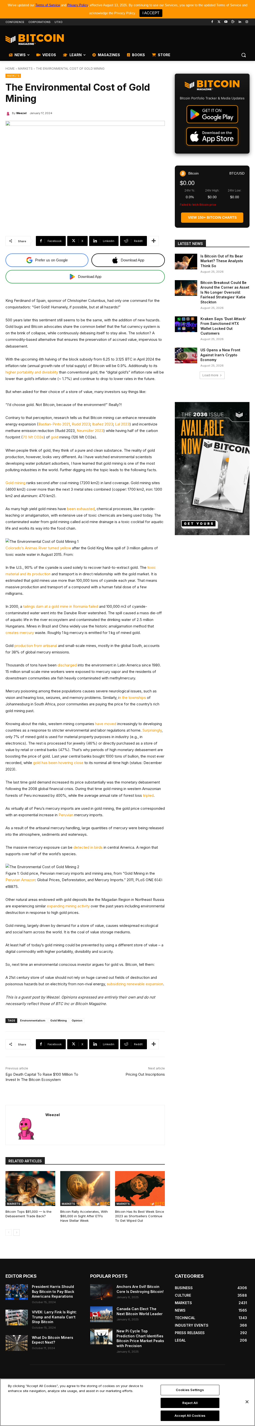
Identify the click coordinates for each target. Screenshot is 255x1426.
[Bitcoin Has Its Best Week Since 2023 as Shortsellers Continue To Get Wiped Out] (140, 1188)
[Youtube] (226, 22)
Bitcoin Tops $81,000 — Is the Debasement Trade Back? (28, 1214)
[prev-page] (8, 1232)
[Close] (247, 1401)
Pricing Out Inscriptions (145, 1074)
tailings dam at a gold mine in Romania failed (60, 606)
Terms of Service (47, 5)
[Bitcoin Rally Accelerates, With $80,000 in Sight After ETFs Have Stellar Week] (85, 1188)
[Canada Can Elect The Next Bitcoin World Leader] (101, 1314)
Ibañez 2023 (102, 424)
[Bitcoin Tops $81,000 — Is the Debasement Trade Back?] (30, 1188)
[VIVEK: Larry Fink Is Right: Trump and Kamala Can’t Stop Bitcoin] (16, 1317)
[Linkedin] (240, 22)
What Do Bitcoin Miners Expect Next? (52, 1340)
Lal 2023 (122, 424)
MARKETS (25, 68)
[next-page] (16, 1232)
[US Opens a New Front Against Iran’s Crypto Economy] (186, 355)
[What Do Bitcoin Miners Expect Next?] (16, 1343)
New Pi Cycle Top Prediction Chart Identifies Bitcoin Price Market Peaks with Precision (140, 1338)
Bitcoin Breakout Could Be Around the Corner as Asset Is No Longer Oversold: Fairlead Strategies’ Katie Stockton (224, 292)
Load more (210, 375)
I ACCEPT (150, 13)
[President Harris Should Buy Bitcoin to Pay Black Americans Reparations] (16, 1292)
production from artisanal (36, 645)
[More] (153, 241)
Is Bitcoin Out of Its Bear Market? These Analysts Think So (221, 261)
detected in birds (88, 847)
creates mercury (19, 632)
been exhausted (80, 508)
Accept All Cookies (190, 1416)
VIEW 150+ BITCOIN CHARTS (212, 217)
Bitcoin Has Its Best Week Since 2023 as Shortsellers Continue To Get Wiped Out (139, 1216)
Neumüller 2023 (90, 430)
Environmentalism (32, 1020)
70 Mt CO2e (33, 437)
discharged (67, 665)
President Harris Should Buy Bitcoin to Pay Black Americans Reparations (53, 1291)
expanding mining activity (68, 906)
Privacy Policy (77, 5)
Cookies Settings (190, 1390)
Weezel (21, 113)
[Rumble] (233, 22)
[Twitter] (219, 22)
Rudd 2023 (81, 424)
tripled (148, 795)
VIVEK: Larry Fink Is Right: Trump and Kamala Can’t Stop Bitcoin (54, 1317)
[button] (244, 55)
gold (54, 437)
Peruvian (66, 815)
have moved (105, 723)
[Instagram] (247, 22)
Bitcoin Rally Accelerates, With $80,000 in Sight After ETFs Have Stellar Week (84, 1216)
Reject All (190, 1403)
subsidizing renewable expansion (134, 984)
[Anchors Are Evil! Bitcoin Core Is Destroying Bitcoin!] (101, 1292)
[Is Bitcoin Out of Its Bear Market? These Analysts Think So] (186, 261)
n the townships (132, 697)
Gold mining (15, 482)
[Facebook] (212, 22)
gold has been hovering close (58, 762)
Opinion (77, 1020)
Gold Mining (58, 1020)
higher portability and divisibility (31, 372)
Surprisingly (152, 730)
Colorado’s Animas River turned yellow (38, 548)
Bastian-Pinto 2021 (54, 424)
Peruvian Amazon (20, 879)
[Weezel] (8, 113)
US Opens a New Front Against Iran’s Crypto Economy (220, 355)
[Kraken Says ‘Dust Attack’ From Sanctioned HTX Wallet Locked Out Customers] (186, 324)
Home (10, 68)
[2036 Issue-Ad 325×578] (212, 468)
